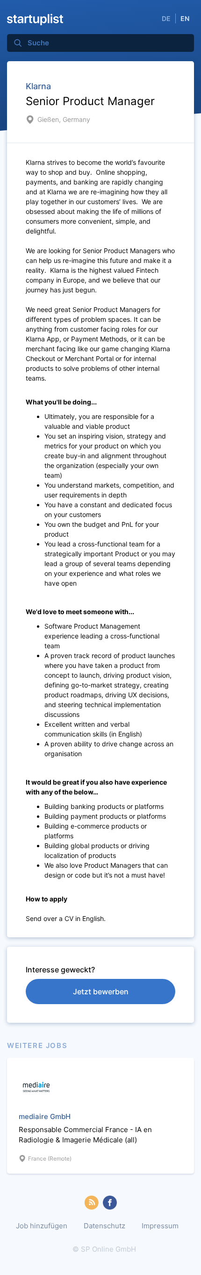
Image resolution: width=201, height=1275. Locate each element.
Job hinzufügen (41, 1225)
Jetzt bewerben (101, 991)
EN (184, 18)
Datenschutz (104, 1225)
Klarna (38, 86)
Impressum (160, 1225)
